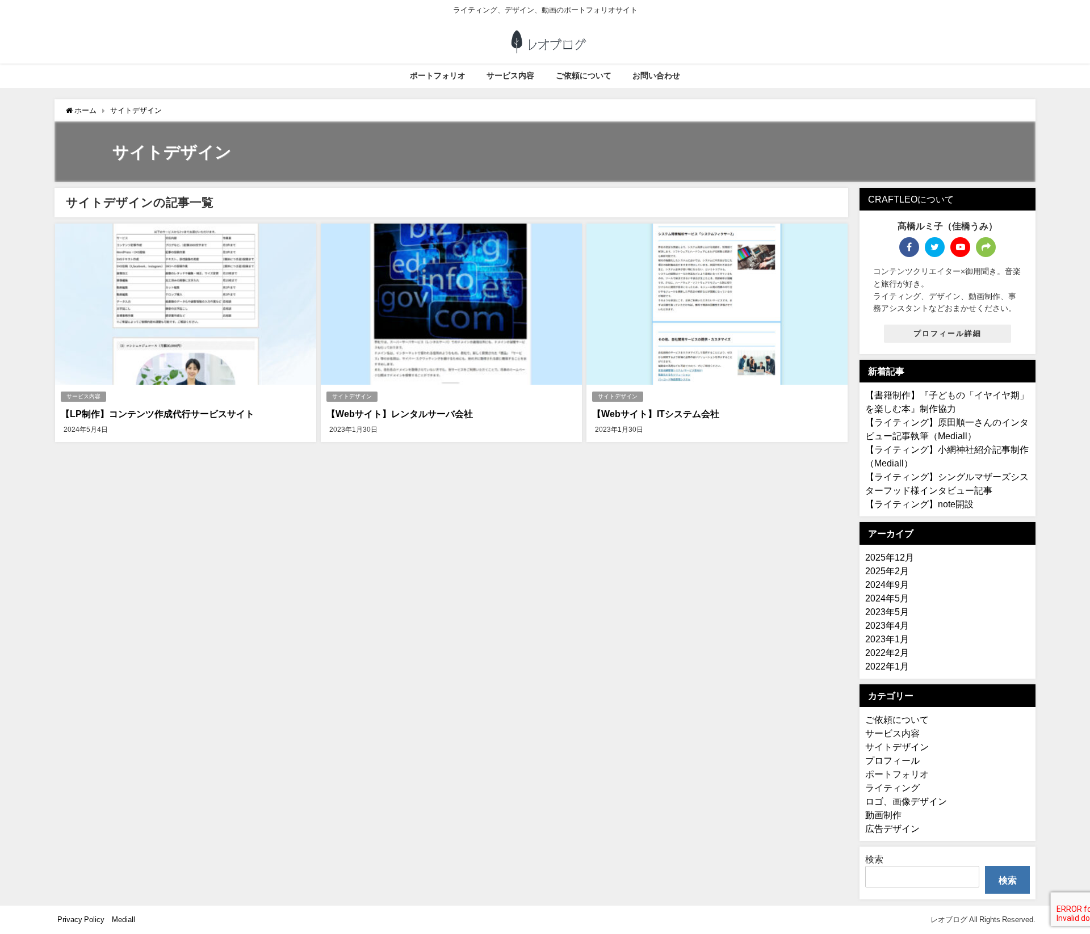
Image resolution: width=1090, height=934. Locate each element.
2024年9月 (887, 584)
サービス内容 (510, 75)
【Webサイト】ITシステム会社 (655, 413)
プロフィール (892, 760)
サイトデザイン (352, 396)
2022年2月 (887, 652)
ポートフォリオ (438, 75)
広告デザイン (892, 828)
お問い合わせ (656, 75)
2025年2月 (887, 570)
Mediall (123, 919)
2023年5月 (887, 611)
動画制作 (883, 814)
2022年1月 (887, 666)
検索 (874, 859)
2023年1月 (887, 638)
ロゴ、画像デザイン (906, 801)
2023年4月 (887, 625)
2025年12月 (889, 557)
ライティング (892, 787)
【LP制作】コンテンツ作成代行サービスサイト (157, 413)
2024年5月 (887, 598)
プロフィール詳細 (947, 333)
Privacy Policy (80, 919)
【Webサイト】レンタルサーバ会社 (399, 413)
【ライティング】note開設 (919, 503)
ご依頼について (583, 75)
